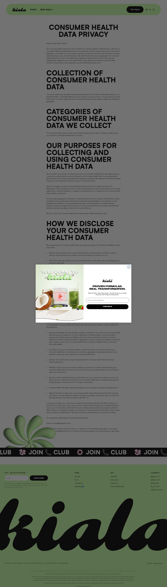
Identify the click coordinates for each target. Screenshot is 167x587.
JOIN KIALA (107, 306)
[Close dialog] (129, 267)
